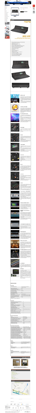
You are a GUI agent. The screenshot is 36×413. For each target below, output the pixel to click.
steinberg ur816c (7, 4)
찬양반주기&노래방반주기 (7, 16)
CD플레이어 (6, 19)
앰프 (21, 3)
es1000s (18, 3)
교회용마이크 (20, 3)
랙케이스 (6, 11)
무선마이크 (6, 7)
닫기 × (33, 13)
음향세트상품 (6, 20)
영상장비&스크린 (6, 15)
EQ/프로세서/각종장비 (6, 12)
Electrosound (17, 3)
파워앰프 (6, 8)
